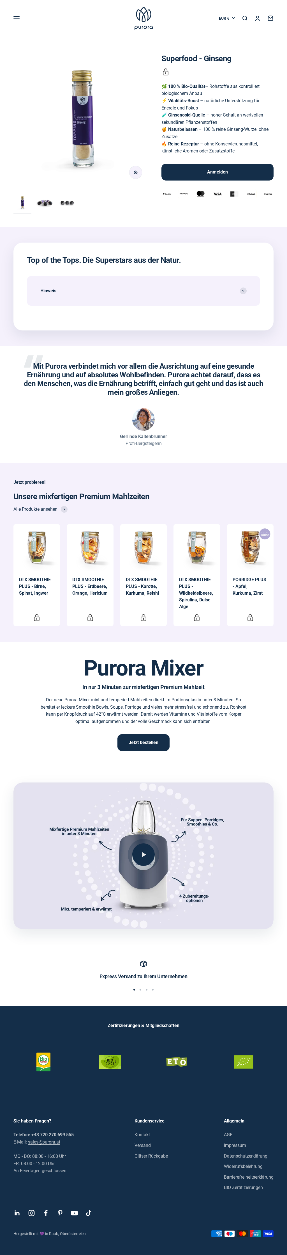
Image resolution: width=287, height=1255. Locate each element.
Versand (143, 1145)
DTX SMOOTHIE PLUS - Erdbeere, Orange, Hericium (90, 586)
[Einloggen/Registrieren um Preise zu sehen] (165, 72)
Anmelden (217, 172)
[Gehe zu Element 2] (45, 203)
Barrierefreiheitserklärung (249, 1177)
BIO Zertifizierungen (243, 1187)
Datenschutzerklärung (245, 1156)
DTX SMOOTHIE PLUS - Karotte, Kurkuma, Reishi (142, 586)
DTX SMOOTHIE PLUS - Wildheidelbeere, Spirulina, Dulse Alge (196, 593)
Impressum (235, 1145)
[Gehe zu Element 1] (22, 203)
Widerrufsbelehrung (243, 1166)
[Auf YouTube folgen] (74, 1213)
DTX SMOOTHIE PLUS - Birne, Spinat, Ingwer (35, 586)
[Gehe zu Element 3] (67, 203)
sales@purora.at (44, 1142)
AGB (228, 1134)
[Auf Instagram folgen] (31, 1213)
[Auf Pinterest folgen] (60, 1213)
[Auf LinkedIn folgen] (17, 1213)
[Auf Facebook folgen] (46, 1213)
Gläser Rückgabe (151, 1156)
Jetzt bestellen (143, 742)
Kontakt (142, 1134)
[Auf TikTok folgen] (88, 1213)
